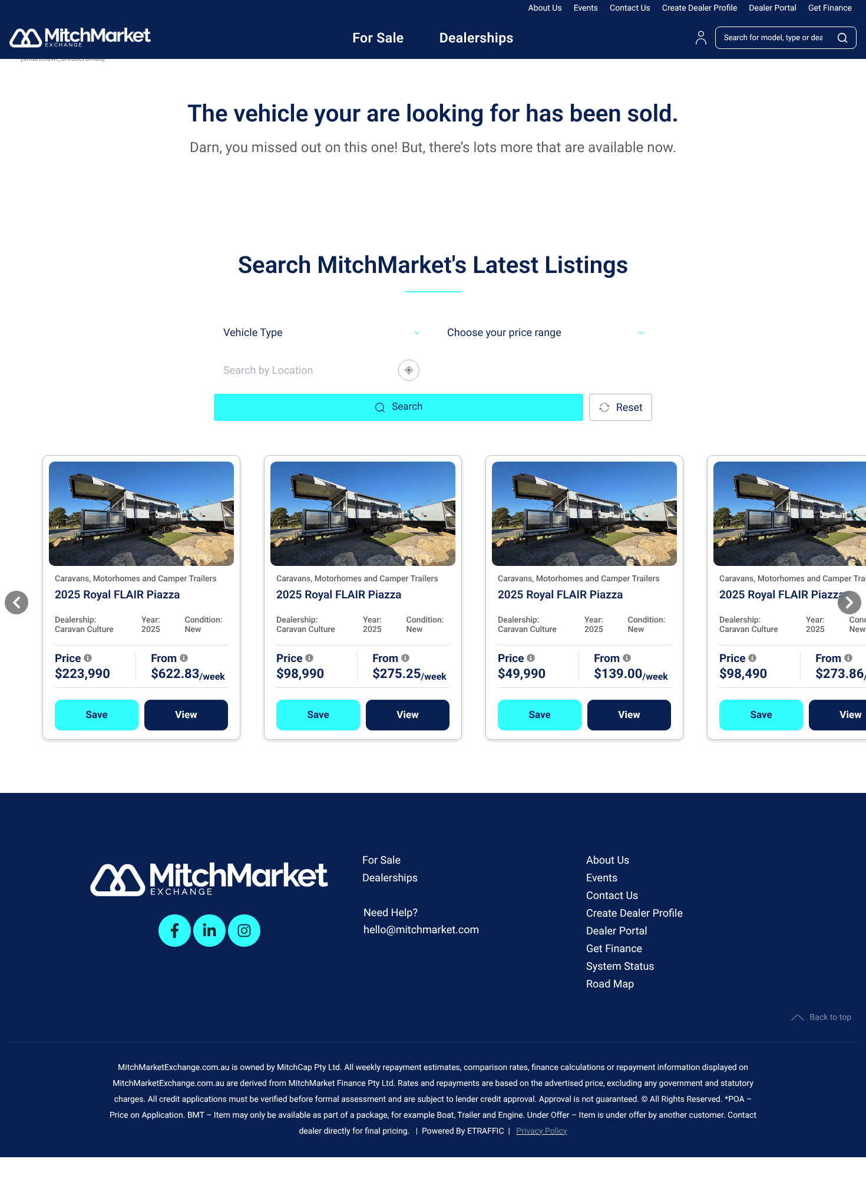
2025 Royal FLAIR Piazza (117, 594)
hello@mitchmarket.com (421, 930)
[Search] (843, 38)
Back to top (830, 1017)
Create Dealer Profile (700, 8)
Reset (629, 407)
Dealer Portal (772, 8)
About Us (545, 8)
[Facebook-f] (174, 930)
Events (586, 8)
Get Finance (830, 8)
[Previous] (16, 602)
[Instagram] (244, 930)
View (186, 715)
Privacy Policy (541, 1131)
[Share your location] (408, 370)
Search (407, 407)
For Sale (381, 860)
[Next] (849, 602)
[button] (96, 715)
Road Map (610, 984)
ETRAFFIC (487, 1131)
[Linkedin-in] (209, 930)
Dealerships (390, 878)
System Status (620, 966)
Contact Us (630, 8)
